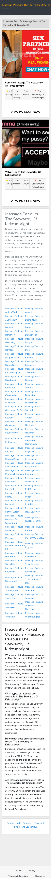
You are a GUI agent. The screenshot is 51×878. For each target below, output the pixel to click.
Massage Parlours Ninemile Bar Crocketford (14, 519)
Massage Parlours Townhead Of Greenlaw (34, 605)
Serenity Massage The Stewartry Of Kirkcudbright (24, 84)
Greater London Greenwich (20, 823)
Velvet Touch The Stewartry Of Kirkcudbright (23, 173)
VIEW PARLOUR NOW (25, 112)
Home (20, 870)
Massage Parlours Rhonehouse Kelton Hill (15, 545)
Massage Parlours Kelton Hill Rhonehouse (34, 440)
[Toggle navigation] (6, 11)
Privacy (32, 870)
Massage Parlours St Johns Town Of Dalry (34, 579)
